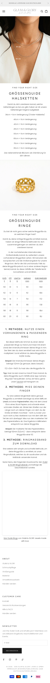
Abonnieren (12, 651)
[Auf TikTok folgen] (22, 659)
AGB (41, 669)
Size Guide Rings (11, 538)
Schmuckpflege (9, 567)
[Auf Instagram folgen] (10, 659)
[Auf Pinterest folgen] (16, 659)
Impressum (12, 669)
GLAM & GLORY (8, 563)
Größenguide (8, 571)
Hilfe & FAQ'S (7, 609)
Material (5, 575)
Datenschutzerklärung (25, 671)
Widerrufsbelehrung (28, 669)
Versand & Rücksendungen (14, 605)
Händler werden (9, 584)
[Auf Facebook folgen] (3, 659)
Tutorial (20, 382)
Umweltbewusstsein (11, 580)
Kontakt (5, 601)
